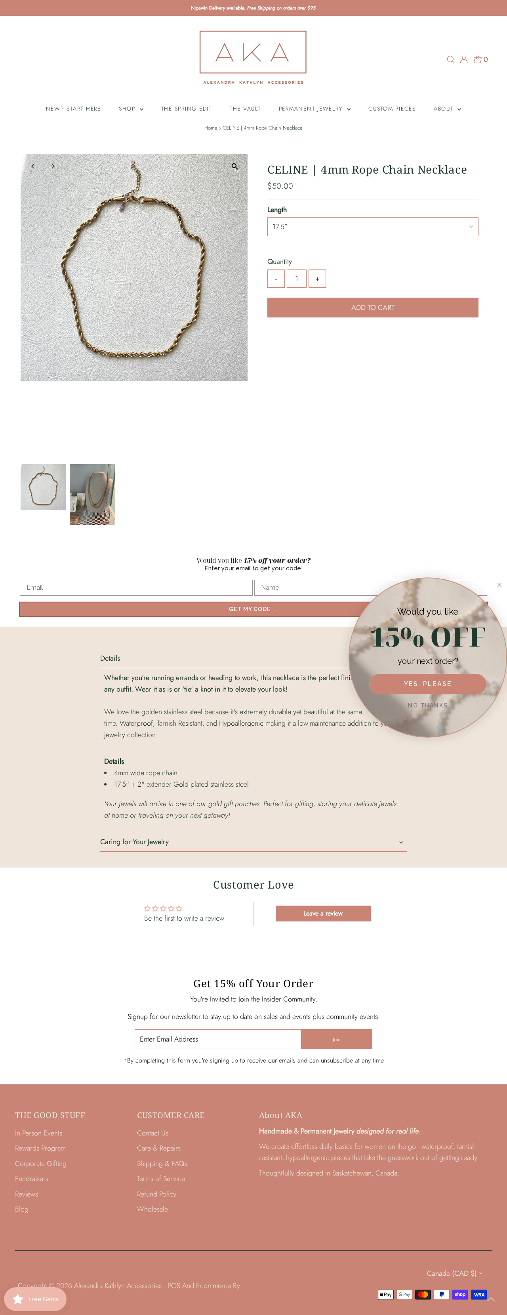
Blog (22, 1209)
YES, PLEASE (428, 684)
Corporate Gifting (41, 1163)
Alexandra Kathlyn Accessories (118, 1286)
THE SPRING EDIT (186, 109)
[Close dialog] (499, 585)
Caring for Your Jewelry (134, 842)
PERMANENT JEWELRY (312, 109)
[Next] (53, 166)
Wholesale (152, 1209)
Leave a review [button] (323, 913)
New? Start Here (73, 109)
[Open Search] (450, 59)
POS (174, 1286)
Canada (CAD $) (452, 1273)
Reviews (26, 1194)
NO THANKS (428, 705)
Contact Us (152, 1133)
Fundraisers (31, 1179)
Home (210, 128)
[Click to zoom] (235, 167)
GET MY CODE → (253, 609)
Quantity (279, 261)
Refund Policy (156, 1194)
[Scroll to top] (491, 1299)
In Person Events (38, 1133)
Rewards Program (40, 1148)
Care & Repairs (159, 1148)
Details (110, 658)
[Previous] (33, 166)
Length (277, 210)
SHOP (128, 109)
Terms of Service (161, 1179)
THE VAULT (245, 109)
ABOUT (445, 109)
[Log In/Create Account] (463, 59)
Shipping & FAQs (162, 1163)
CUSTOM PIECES (392, 109)
